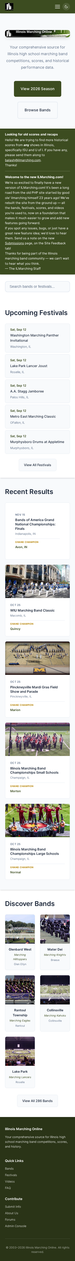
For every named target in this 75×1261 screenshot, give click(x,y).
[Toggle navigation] (57, 6)
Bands (9, 1168)
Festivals (11, 1175)
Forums (10, 1219)
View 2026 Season (38, 89)
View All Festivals (37, 465)
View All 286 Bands (37, 1101)
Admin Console (15, 1226)
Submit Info (13, 1206)
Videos (10, 1181)
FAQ (8, 1188)
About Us (11, 1213)
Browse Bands (38, 110)
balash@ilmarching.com (23, 160)
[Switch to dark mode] (66, 6)
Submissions (14, 243)
